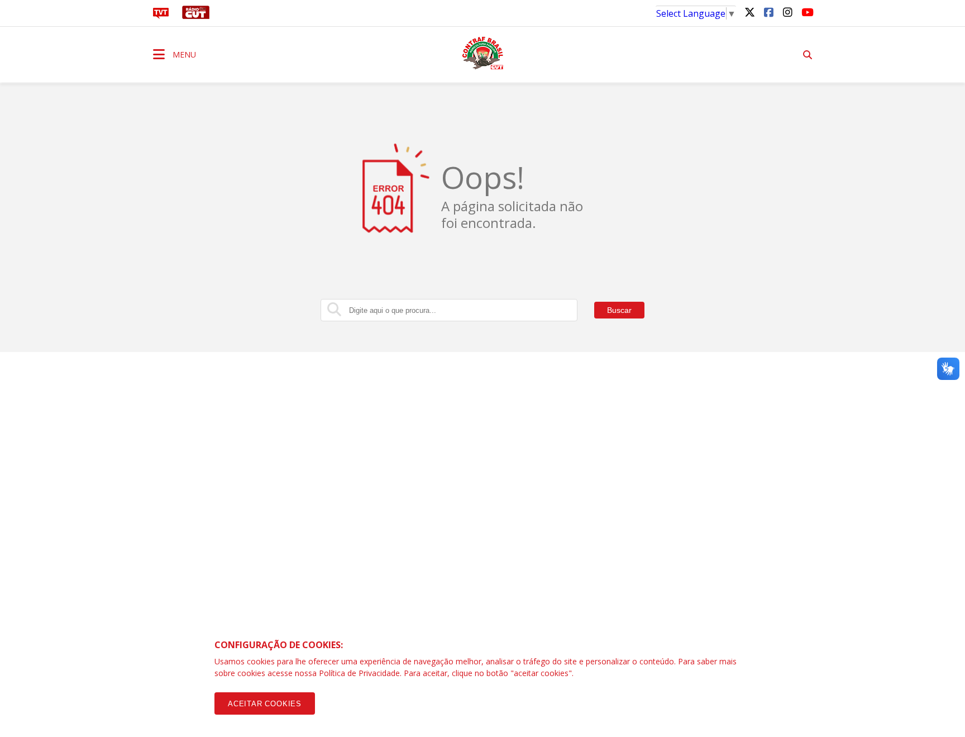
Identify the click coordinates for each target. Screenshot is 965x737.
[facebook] (768, 11)
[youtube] (806, 11)
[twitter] (749, 11)
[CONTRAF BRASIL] (482, 53)
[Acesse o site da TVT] (161, 15)
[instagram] (787, 11)
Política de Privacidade (359, 673)
